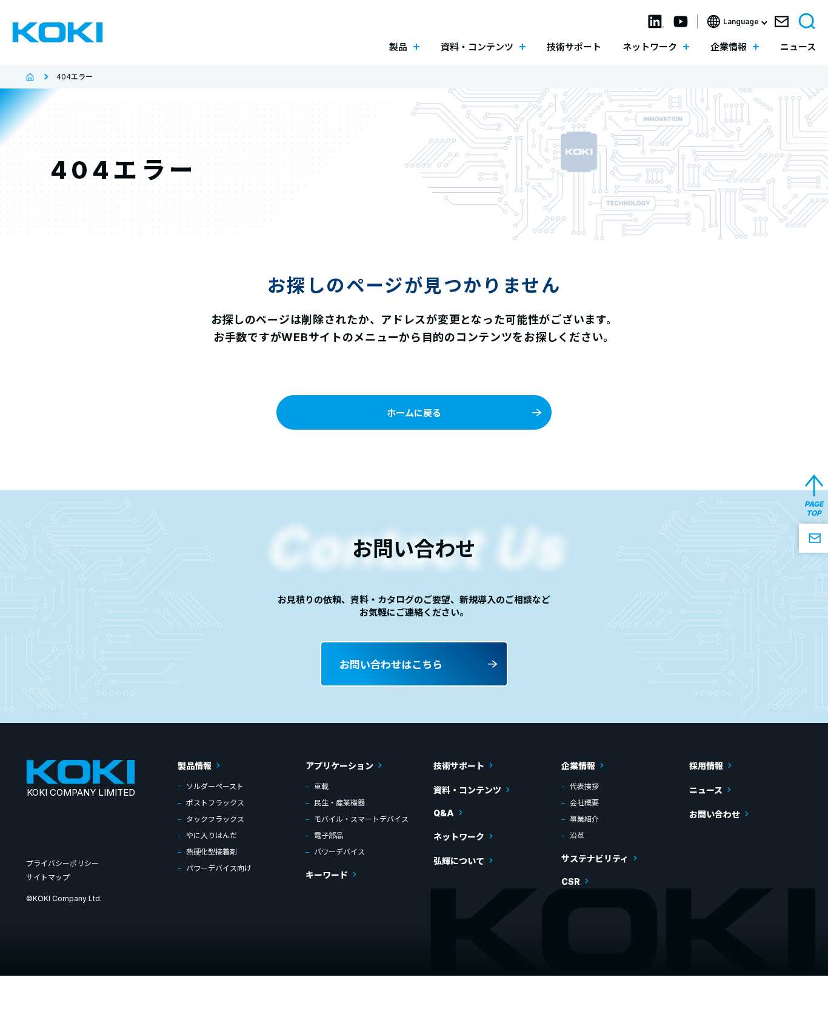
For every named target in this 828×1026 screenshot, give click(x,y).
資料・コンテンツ (467, 790)
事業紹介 (584, 819)
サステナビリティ (595, 858)
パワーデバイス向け (219, 868)
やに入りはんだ (211, 835)
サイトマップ (48, 877)
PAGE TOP (813, 508)
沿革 (577, 835)
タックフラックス (215, 819)
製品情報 (195, 766)
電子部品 (328, 835)
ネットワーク (458, 836)
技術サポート (574, 47)
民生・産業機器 (339, 802)
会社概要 (584, 802)
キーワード (326, 875)
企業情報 (578, 766)
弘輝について (458, 861)
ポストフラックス (215, 802)
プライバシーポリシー (62, 863)
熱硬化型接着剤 (211, 851)
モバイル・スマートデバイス (361, 819)
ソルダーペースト (215, 786)
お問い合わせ (714, 814)
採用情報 (706, 766)
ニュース (798, 47)
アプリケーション (339, 766)
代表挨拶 (584, 786)
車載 (321, 786)
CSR (570, 881)
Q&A (443, 813)
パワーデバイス (339, 851)
